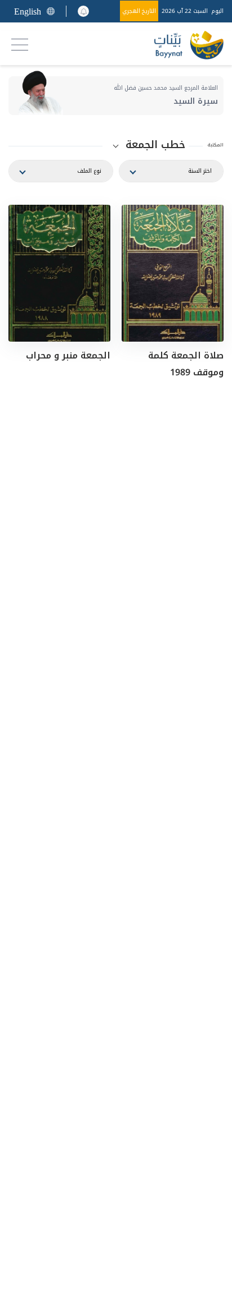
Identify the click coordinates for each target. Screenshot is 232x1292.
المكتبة (216, 145)
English (27, 11)
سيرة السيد (195, 101)
